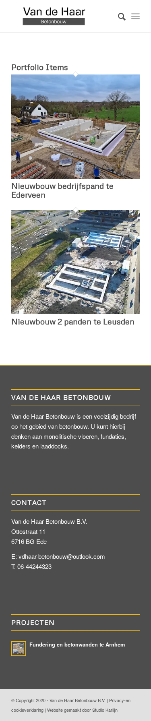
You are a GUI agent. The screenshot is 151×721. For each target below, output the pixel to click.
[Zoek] (118, 16)
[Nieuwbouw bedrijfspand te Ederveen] (75, 176)
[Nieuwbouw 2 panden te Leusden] (75, 311)
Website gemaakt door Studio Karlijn (82, 710)
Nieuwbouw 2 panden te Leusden (72, 321)
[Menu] (135, 16)
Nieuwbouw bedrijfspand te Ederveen (62, 190)
